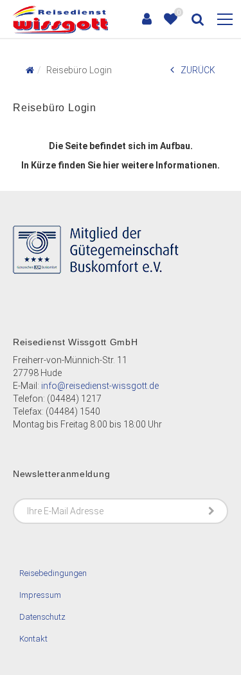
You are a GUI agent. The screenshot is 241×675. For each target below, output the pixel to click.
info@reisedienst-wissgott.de (100, 386)
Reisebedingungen (53, 573)
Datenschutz (42, 617)
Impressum (40, 595)
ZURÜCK (198, 70)
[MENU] (225, 20)
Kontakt (33, 639)
